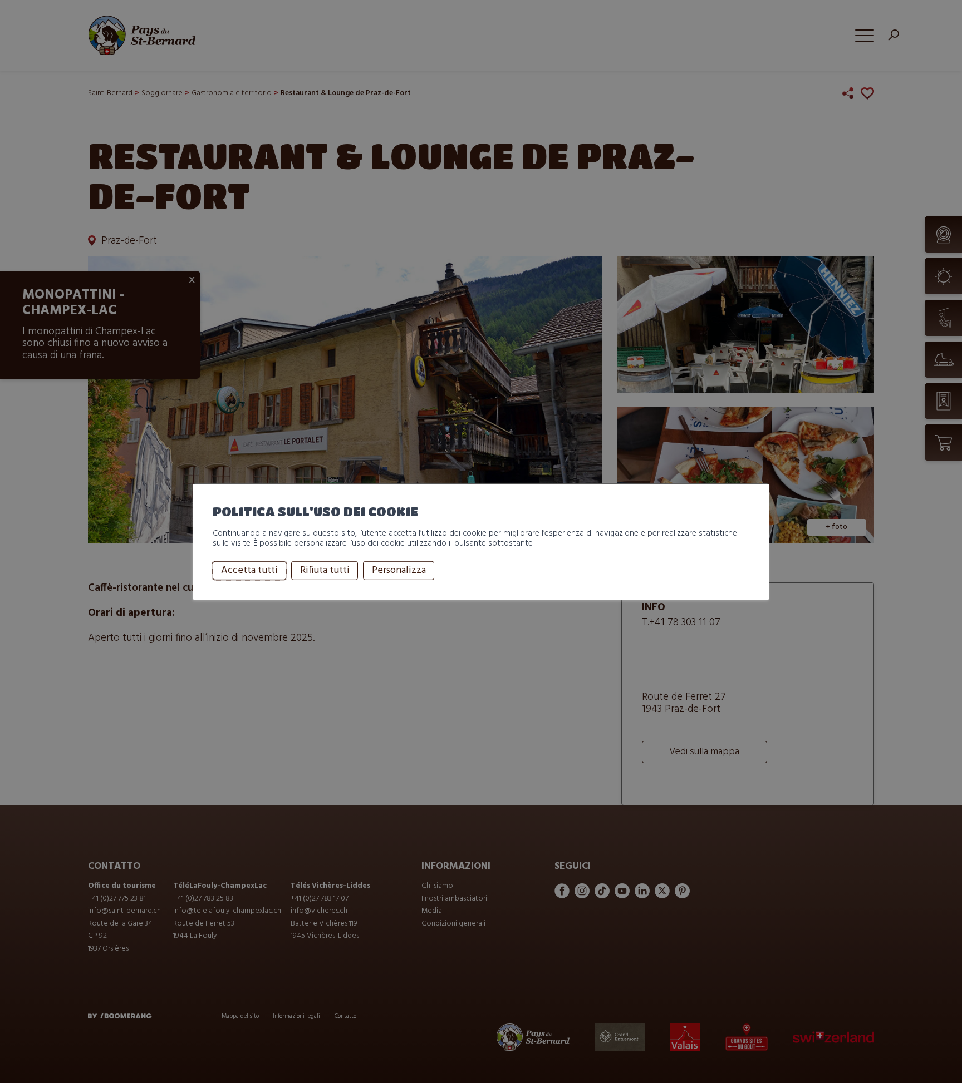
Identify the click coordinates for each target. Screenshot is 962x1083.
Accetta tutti (249, 570)
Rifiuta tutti (325, 570)
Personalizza (399, 570)
